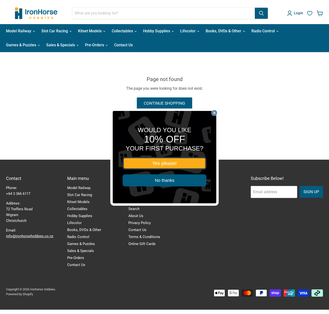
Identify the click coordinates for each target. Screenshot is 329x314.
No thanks (164, 180)
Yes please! (164, 163)
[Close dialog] (214, 112)
